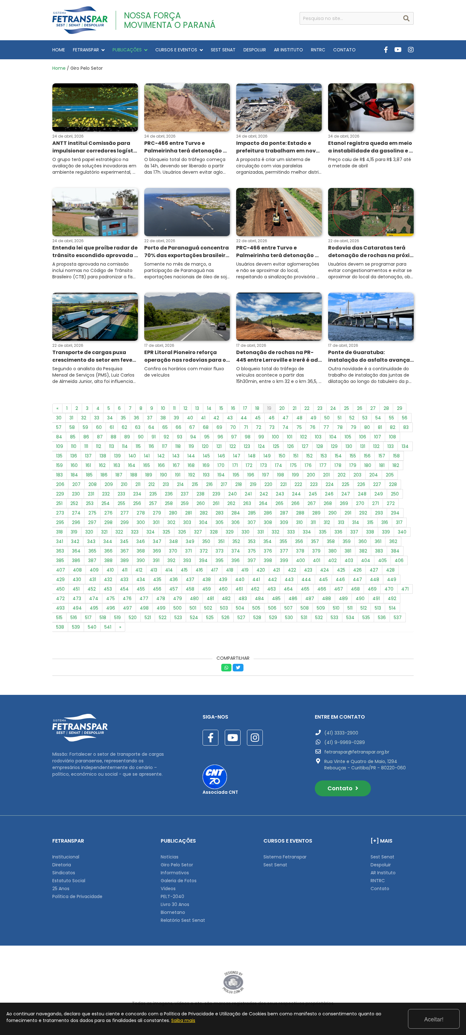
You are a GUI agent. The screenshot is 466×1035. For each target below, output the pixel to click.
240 (232, 494)
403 (349, 560)
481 (210, 598)
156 (367, 456)
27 (373, 408)
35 (123, 418)
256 (137, 503)
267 (311, 503)
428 (390, 570)
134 (405, 446)
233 (121, 494)
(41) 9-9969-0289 (344, 742)
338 (370, 532)
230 (76, 494)
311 (313, 522)
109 (59, 446)
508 (305, 608)
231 (91, 494)
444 (306, 579)
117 (164, 446)
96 (220, 437)
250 (395, 494)
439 (223, 579)
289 (316, 513)
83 (406, 427)
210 (124, 484)
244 (296, 494)
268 (328, 503)
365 (92, 551)
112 (98, 446)
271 (375, 503)
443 (289, 579)
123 (247, 446)
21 (294, 408)
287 (284, 513)
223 (314, 484)
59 (85, 427)
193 (206, 475)
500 (177, 608)
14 (209, 408)
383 (379, 551)
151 (295, 456)
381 (348, 551)
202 (342, 475)
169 (206, 465)
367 (124, 551)
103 (318, 437)
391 (156, 560)
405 (382, 560)
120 (205, 446)
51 (339, 418)
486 (292, 598)
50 (327, 418)
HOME (58, 50)
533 (334, 617)
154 (338, 456)
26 (359, 408)
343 (91, 541)
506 (272, 608)
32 (83, 418)
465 (305, 589)
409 (94, 570)
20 (282, 408)
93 (179, 437)
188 (133, 475)
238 (200, 494)
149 (267, 456)
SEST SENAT (223, 50)
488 (326, 598)
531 (304, 617)
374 (235, 551)
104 (333, 437)
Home (59, 68)
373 (219, 551)
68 (206, 427)
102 (303, 437)
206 (60, 484)
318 (59, 532)
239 (216, 494)
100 (275, 437)
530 (289, 617)
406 (399, 560)
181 (382, 465)
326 (182, 532)
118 (178, 446)
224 (330, 484)
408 (77, 570)
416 (199, 570)
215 (195, 484)
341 (59, 541)
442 (272, 579)
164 (131, 465)
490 (360, 598)
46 (272, 418)
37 (149, 418)
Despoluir (381, 865)
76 (312, 427)
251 (59, 503)
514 (392, 608)
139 (117, 456)
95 (207, 437)
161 (88, 465)
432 (108, 579)
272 (391, 503)
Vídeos (168, 888)
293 (379, 513)
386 (76, 560)
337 (354, 532)
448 (374, 579)
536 (382, 617)
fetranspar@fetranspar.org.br (356, 752)
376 (268, 551)
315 (370, 522)
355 (283, 541)
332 (275, 532)
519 (117, 617)
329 (230, 532)
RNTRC (318, 50)
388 (108, 560)
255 (121, 503)
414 (169, 570)
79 (353, 427)
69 (219, 427)
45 (258, 418)
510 (336, 608)
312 (327, 522)
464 (288, 589)
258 (169, 503)
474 (93, 598)
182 (395, 465)
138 (103, 456)
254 (105, 503)
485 (276, 598)
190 (163, 475)
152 (309, 456)
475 (110, 598)
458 (190, 589)
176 (308, 465)
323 (135, 532)
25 (346, 408)
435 (157, 579)
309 (284, 522)
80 (367, 427)
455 (141, 589)
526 (226, 617)
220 (268, 484)
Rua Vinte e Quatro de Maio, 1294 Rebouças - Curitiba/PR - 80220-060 (365, 764)
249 (378, 494)
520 (133, 617)
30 (58, 418)
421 (276, 570)
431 (92, 579)
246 (329, 494)
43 (230, 418)
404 (365, 560)
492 (392, 598)
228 (393, 484)
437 (190, 579)
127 (305, 446)
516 (73, 617)
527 (241, 617)
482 (226, 598)
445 (323, 579)
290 (332, 513)
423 (308, 570)
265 (279, 503)
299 (124, 522)
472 (60, 598)
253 (90, 503)
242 (264, 494)
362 (393, 541)
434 (140, 579)
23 (319, 408)
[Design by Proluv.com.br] (233, 982)
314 (355, 522)
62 (124, 427)
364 (76, 551)
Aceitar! (433, 1019)
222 (298, 484)
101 (289, 437)
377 (284, 551)
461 (239, 589)
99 (261, 437)
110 (73, 446)
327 (198, 532)
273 (60, 513)
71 (246, 427)
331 (260, 532)
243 (280, 494)
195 (236, 475)
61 (112, 427)
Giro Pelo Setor (177, 865)
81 (380, 427)
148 (252, 456)
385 (60, 560)
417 (214, 570)
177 (323, 465)
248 (362, 494)
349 (190, 541)
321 (104, 532)
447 (357, 579)
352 (236, 541)
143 (175, 456)
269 (344, 503)
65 (165, 427)
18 (257, 408)
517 (88, 617)
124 (261, 446)
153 (323, 456)
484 (259, 598)
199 (295, 475)
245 (313, 494)
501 (193, 608)
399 (284, 560)
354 (267, 541)
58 (72, 427)
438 (206, 579)
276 (108, 513)
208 (92, 484)
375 (252, 551)
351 (221, 541)
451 (76, 589)
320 (89, 532)
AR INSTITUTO (288, 50)
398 (268, 560)
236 (169, 494)
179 (352, 465)
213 (166, 484)
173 (263, 465)
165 (146, 465)
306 (235, 522)
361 (378, 541)
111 (86, 446)
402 (332, 560)
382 (363, 551)
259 (185, 503)
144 (191, 456)
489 (343, 598)
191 (177, 475)
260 (201, 503)
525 (210, 617)
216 (209, 484)
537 (398, 617)
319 (74, 532)
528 (257, 617)
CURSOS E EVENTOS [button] (176, 50)
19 (269, 408)
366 (108, 551)
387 (92, 560)
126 (290, 446)
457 (173, 589)
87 (100, 437)
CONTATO (344, 50)
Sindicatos (63, 873)
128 (319, 446)
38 (163, 418)
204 (373, 475)
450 (60, 589)
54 (378, 418)
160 (74, 465)
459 (206, 589)
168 (191, 465)
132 (376, 446)
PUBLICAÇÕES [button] (127, 50)
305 (219, 522)
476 (127, 598)
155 (353, 456)
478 (160, 598)
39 (176, 418)
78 (340, 427)
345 (124, 541)
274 (76, 513)
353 (252, 541)
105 (348, 437)
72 (258, 427)
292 (363, 513)
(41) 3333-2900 (341, 733)
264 (263, 503)
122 (233, 446)
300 (141, 522)
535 (366, 617)
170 (220, 465)
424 (324, 570)
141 (147, 456)
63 (137, 427)
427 (374, 570)
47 (285, 418)
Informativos (175, 873)
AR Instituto (383, 873)
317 (399, 522)
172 (249, 465)
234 (137, 494)
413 (153, 570)
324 (150, 532)
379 (316, 551)
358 (331, 541)
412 (138, 570)
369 (157, 551)
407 (60, 570)
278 (141, 513)
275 (92, 513)
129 (334, 446)
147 (236, 456)
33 (96, 418)
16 (233, 408)
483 (242, 598)
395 (219, 560)
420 (260, 570)
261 (216, 503)
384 (395, 551)
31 (71, 418)
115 (138, 446)
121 (219, 446)
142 (161, 456)
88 (113, 437)
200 (311, 475)
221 (283, 484)
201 (326, 475)
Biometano (173, 912)
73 (272, 427)
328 (214, 532)
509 (321, 608)
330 (245, 532)
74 (285, 427)
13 (197, 408)
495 (94, 608)
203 (357, 475)
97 (234, 437)
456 (157, 589)
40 (190, 418)
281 (188, 513)
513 (378, 608)
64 (151, 427)
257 (153, 503)
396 (235, 560)
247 (345, 494)
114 (125, 446)
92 (166, 437)
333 (291, 532)
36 (136, 418)
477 (143, 598)
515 (59, 617)
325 (166, 532)
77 (326, 427)
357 (315, 541)
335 (323, 532)
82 (392, 427)
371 (188, 551)
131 (362, 446)
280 (173, 513)
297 (92, 522)
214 (180, 484)
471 (405, 589)
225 (345, 484)
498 (144, 608)
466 (321, 589)
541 (107, 627)
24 (333, 408)
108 (392, 437)
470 (389, 589)
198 (280, 475)
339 (386, 532)
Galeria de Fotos (179, 880)
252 (74, 503)
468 (355, 589)
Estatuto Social (68, 880)
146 (221, 456)
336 (338, 532)
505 (256, 608)
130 (349, 446)
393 (187, 560)
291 (348, 513)
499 (161, 608)
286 (268, 513)
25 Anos (60, 888)
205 (390, 475)
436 (173, 579)
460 (223, 589)
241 (248, 494)
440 (239, 579)
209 (109, 484)
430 (77, 579)
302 (171, 522)
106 (362, 437)
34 (110, 418)
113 (111, 446)
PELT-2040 (172, 896)
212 (151, 484)
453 (108, 589)
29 (399, 408)
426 (357, 570)
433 (124, 579)
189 (148, 475)
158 (396, 456)
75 (299, 427)
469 (372, 589)
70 (233, 427)
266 (295, 503)
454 (124, 589)
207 (76, 484)
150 (282, 456)
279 (157, 513)
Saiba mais (183, 1020)
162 (102, 465)
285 (252, 513)
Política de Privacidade (77, 896)
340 (402, 532)
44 (244, 418)
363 (60, 551)
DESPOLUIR (254, 50)
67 (192, 427)
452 (91, 589)
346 (140, 541)
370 (173, 551)
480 (194, 598)
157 (382, 456)
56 (404, 418)
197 (265, 475)
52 (351, 418)
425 (341, 570)
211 (137, 484)
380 (332, 551)
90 (141, 437)
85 (72, 437)
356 (299, 541)
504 (240, 608)
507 (288, 608)
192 (191, 475)
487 (309, 598)
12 (185, 408)
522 (162, 617)
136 (73, 456)
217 (224, 484)
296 (76, 522)
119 (191, 446)
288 (300, 513)
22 (306, 408)
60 (99, 427)
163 (116, 465)
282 (204, 513)
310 (299, 522)
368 (141, 551)
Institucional (65, 857)
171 (235, 465)
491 (376, 598)
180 (367, 465)
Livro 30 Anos (175, 904)
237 (185, 494)
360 (363, 541)
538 (60, 627)
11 (174, 408)
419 (245, 570)
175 (293, 465)
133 (390, 446)
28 (386, 408)
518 (103, 617)
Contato (340, 788)
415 (184, 570)
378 (300, 551)
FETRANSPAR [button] (86, 50)
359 (347, 541)
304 (203, 522)
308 (268, 522)
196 (250, 475)
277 (124, 513)
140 (132, 456)
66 (178, 427)
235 (153, 494)
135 (59, 456)
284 (235, 513)
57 (58, 427)
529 (273, 617)
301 (156, 522)
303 (187, 522)
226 (361, 484)
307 (252, 522)
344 (107, 541)
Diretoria (61, 865)
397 (252, 560)
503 (224, 608)
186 (103, 475)
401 (316, 560)
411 (124, 570)
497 (127, 608)
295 (60, 522)
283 (219, 513)
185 (89, 475)
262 (231, 503)
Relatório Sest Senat (183, 920)
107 (377, 437)
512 (363, 608)
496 (110, 608)
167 (176, 465)
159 (59, 465)
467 (338, 589)
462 (255, 589)
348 (173, 541)
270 (360, 503)
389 (124, 560)
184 (74, 475)
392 (171, 560)
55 (391, 418)
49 (313, 418)
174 (278, 465)
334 (307, 532)
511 (350, 608)
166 (161, 465)
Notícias (169, 857)
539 (76, 627)
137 (88, 456)
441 (256, 579)
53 (364, 418)
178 (337, 465)
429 (60, 579)
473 (77, 598)
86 (86, 437)
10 (163, 408)
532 (319, 617)
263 (247, 503)
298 (108, 522)
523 (178, 617)
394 (203, 560)
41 (203, 418)
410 (110, 570)
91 (154, 437)
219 (253, 484)
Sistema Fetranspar (285, 857)
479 (177, 598)
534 (350, 617)
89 (127, 437)
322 (119, 532)
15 (221, 408)
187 (118, 475)
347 (157, 541)
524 (194, 617)
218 (238, 484)
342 (75, 541)
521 (148, 617)
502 (208, 608)
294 (395, 513)
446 (340, 579)
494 (77, 608)
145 (206, 456)
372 (204, 551)
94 (193, 437)
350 (206, 541)
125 (276, 446)
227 (377, 484)
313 (341, 522)
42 (216, 418)
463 (271, 589)
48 (299, 418)
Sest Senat (275, 865)
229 (60, 494)
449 (391, 579)
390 (141, 560)
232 (106, 494)
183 (59, 475)
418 (229, 570)
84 (59, 437)
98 (247, 437)
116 (151, 446)
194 (221, 475)
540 (92, 627)
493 (60, 608)
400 (300, 560)
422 (292, 570)
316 (384, 522)
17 (245, 408)
